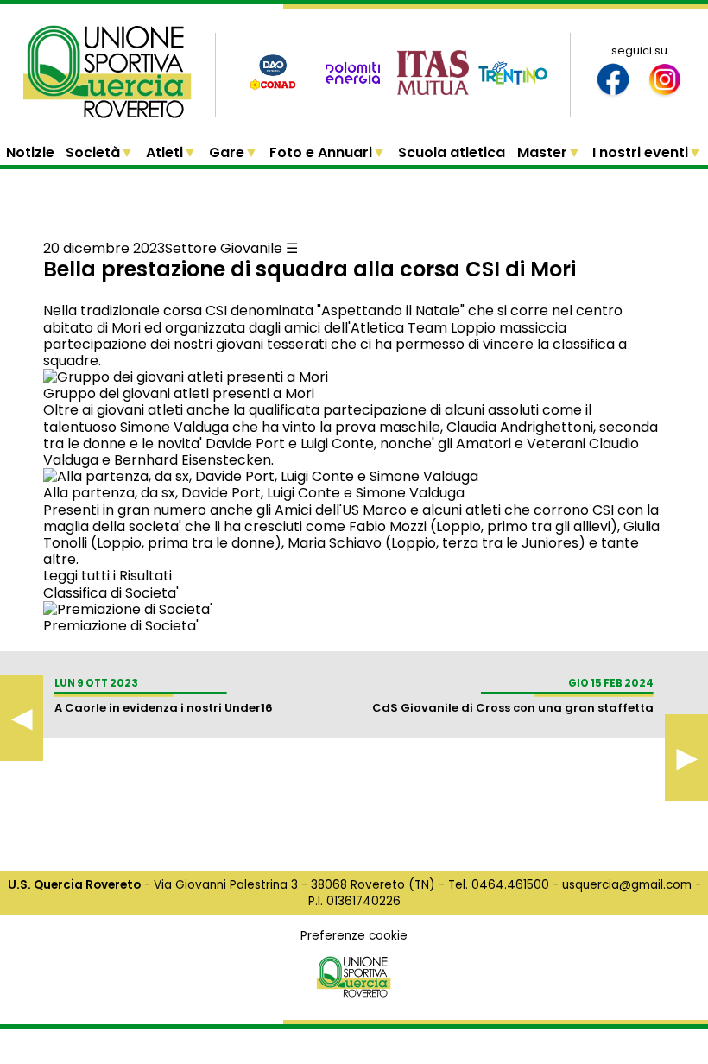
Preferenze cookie (354, 936)
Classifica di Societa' (111, 593)
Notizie (30, 152)
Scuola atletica (451, 152)
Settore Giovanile (223, 248)
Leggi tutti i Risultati (107, 576)
